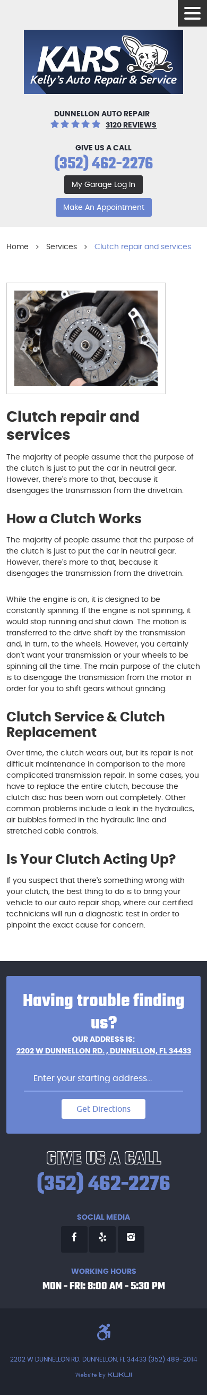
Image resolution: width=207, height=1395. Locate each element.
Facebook (74, 1239)
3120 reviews (131, 125)
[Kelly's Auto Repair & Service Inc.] (103, 62)
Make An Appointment (103, 207)
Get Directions (103, 1108)
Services (61, 247)
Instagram (131, 1239)
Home (17, 247)
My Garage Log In (103, 185)
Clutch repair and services (142, 247)
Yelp (102, 1239)
